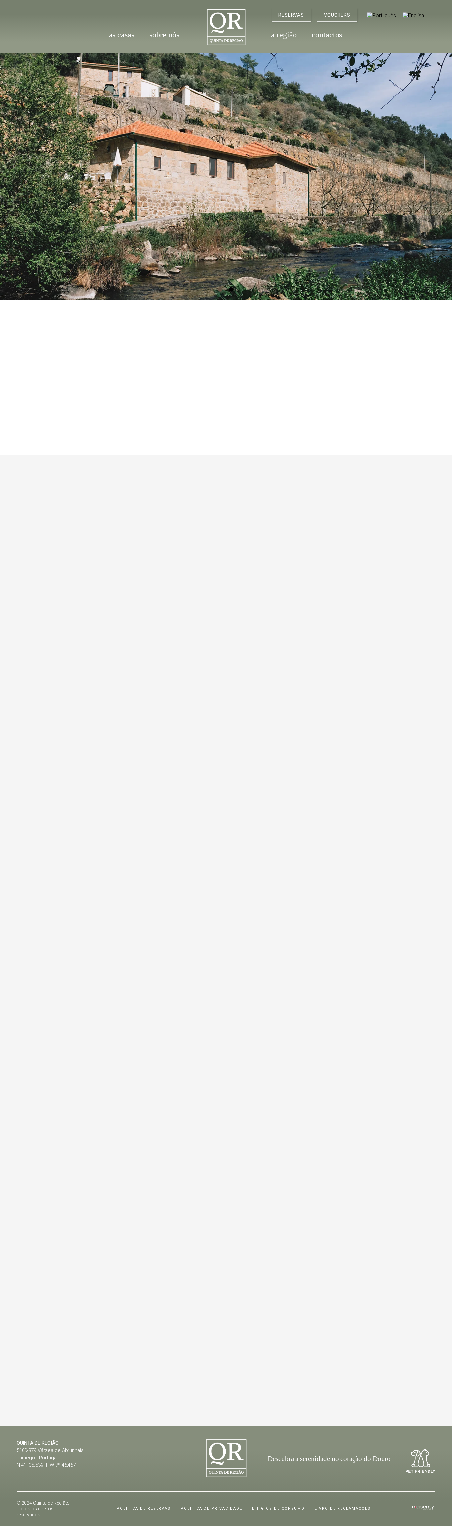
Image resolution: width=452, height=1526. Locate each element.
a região (284, 34)
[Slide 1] (220, 289)
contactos (327, 34)
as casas (121, 34)
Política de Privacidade (211, 1509)
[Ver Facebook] (29, 14)
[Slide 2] (231, 289)
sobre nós (164, 34)
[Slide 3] (236, 1378)
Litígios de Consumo (278, 1509)
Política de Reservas (144, 1509)
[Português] (381, 15)
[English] (413, 15)
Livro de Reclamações (343, 1509)
